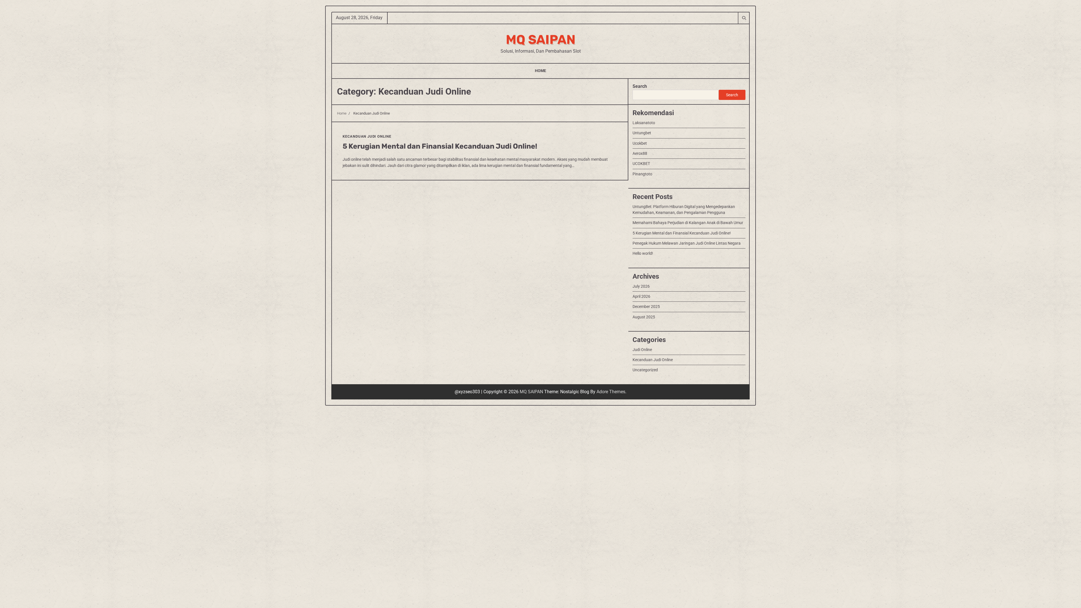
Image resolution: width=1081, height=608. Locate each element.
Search (640, 86)
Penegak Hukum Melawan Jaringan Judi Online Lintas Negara (687, 243)
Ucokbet (640, 143)
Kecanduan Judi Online (367, 136)
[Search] (744, 18)
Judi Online (642, 349)
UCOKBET (641, 163)
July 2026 (641, 286)
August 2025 (644, 317)
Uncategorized (645, 370)
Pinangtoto (642, 174)
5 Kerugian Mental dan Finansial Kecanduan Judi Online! (440, 146)
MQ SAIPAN (540, 39)
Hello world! (643, 253)
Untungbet (642, 133)
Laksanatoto (644, 122)
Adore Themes (611, 391)
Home (540, 70)
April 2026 (641, 296)
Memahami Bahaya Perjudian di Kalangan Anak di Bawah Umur (688, 222)
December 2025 (646, 306)
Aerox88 (640, 153)
